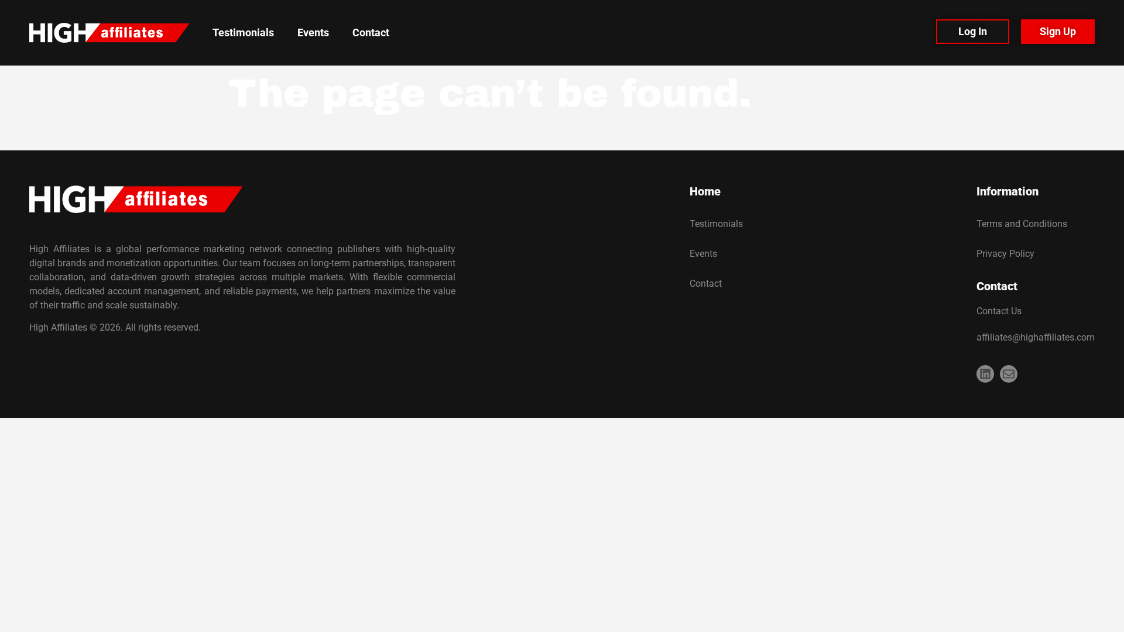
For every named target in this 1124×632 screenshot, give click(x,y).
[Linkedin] (985, 374)
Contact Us (999, 311)
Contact (370, 32)
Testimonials (243, 32)
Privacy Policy (1005, 253)
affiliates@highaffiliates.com (1035, 337)
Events (313, 32)
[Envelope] (1008, 374)
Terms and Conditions (1021, 223)
